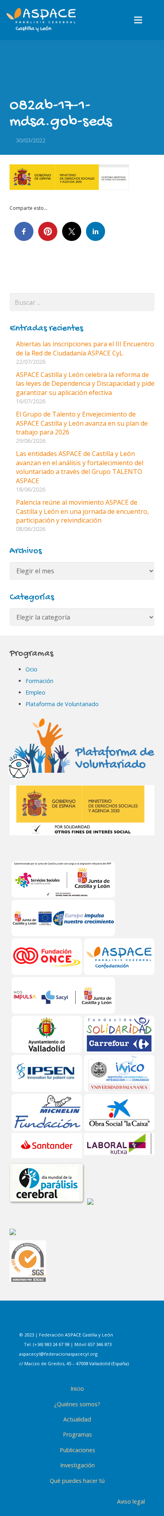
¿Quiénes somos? (77, 1404)
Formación (39, 681)
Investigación (77, 1465)
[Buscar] (155, 20)
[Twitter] (97, 1320)
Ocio (31, 669)
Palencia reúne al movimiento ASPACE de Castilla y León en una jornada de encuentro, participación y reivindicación (82, 511)
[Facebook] (57, 1320)
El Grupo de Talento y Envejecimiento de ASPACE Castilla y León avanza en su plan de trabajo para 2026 (82, 423)
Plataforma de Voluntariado (62, 704)
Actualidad (77, 1419)
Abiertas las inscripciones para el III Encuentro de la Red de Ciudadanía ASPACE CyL (85, 348)
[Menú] (138, 20)
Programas (77, 1434)
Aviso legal (131, 1501)
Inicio (77, 1388)
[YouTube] (117, 1320)
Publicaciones (77, 1450)
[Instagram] (77, 1320)
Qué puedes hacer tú (77, 1480)
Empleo (35, 692)
